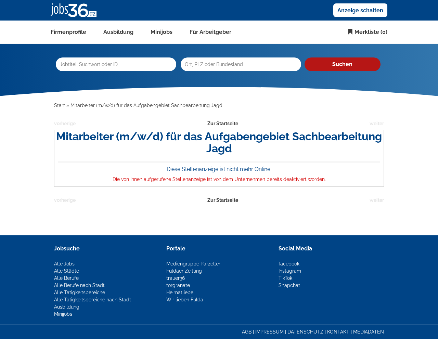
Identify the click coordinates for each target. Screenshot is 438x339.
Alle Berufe (66, 278)
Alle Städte (66, 271)
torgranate (178, 285)
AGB (247, 332)
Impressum (269, 332)
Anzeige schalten (360, 10)
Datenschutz (305, 332)
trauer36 (175, 278)
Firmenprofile (68, 32)
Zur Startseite (222, 123)
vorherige (65, 123)
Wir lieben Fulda (184, 299)
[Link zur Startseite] (76, 10)
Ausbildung (118, 32)
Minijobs (161, 32)
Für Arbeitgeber (210, 32)
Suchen (342, 64)
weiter (377, 123)
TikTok (285, 278)
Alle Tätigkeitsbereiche (79, 292)
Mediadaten (368, 332)
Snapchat (289, 285)
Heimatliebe (179, 292)
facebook (289, 263)
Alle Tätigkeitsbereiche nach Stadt (92, 299)
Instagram (290, 271)
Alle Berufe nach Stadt (79, 285)
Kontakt (338, 332)
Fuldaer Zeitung (184, 271)
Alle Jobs (64, 263)
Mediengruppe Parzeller (193, 263)
